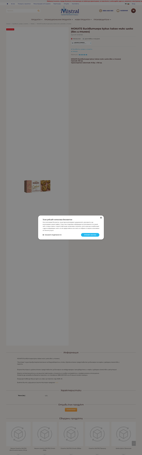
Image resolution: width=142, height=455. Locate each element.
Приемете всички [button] (90, 235)
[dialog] (71, 227)
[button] (52, 235)
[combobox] (101, 217)
